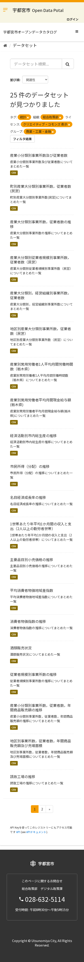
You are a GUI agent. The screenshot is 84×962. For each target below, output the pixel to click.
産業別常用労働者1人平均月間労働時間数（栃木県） (41, 366)
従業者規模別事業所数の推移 (33, 674)
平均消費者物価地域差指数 (31, 590)
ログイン (72, 19)
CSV (13, 173)
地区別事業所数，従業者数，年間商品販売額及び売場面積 (40, 743)
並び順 (14, 79)
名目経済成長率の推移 (28, 497)
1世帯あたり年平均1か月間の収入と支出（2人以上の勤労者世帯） (40, 526)
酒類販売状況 (21, 647)
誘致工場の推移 (22, 776)
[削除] (28, 117)
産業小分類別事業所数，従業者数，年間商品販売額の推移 (40, 708)
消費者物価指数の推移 (28, 621)
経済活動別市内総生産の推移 (33, 435)
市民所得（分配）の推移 (30, 466)
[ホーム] (5, 45)
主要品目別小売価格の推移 (31, 559)
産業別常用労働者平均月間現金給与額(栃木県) (40, 402)
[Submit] (68, 64)
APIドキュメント (36, 832)
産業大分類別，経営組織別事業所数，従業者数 (40, 295)
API (18, 832)
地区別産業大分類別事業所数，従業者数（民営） (40, 331)
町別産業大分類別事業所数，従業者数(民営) (40, 189)
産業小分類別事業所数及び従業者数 (38, 155)
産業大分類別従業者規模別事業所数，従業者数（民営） (40, 260)
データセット (25, 45)
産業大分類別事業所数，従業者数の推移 (40, 224)
